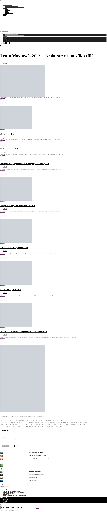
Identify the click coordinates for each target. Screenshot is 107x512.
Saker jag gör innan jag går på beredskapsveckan (37, 455)
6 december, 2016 (6, 250)
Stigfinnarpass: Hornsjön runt (34, 464)
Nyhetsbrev (7, 12)
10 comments (5, 137)
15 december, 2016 (6, 208)
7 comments (5, 293)
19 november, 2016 (6, 334)
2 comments (5, 251)
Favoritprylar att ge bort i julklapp (34, 471)
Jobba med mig (7, 10)
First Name (4, 437)
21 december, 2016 (6, 166)
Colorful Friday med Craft (10, 289)
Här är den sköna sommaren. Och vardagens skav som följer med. (14, 495)
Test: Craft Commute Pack (10, 149)
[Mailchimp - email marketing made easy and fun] (15, 446)
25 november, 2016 (6, 292)
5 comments (5, 152)
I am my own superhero (33, 480)
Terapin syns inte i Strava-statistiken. (9, 493)
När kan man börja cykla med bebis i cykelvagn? (37, 452)
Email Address (4, 433)
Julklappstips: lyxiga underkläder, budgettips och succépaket (24, 163)
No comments (5, 63)
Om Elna (4, 15)
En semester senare (6, 494)
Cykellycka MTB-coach (9, 13)
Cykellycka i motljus (32, 461)
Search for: (2, 505)
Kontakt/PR (5, 8)
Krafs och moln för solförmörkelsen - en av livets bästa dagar (39, 458)
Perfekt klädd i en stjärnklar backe (14, 247)
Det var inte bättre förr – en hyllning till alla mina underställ (23, 331)
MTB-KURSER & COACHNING (7, 5)
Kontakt (6, 9)
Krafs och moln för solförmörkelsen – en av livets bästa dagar (13, 492)
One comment (5, 167)
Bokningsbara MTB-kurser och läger (11, 6)
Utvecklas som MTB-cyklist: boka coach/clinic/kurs (14, 7)
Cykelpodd (5, 14)
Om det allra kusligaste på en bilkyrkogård (36, 474)
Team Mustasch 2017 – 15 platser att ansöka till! (46, 56)
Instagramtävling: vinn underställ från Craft (17, 205)
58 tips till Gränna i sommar (33, 477)
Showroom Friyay (7, 134)
